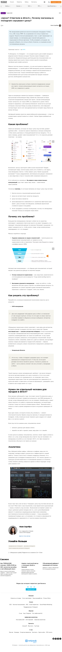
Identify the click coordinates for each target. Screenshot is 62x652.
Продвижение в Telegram (31, 607)
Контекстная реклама (19, 604)
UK (60, 13)
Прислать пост (31, 589)
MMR (23, 49)
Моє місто (30, 626)
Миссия (11, 632)
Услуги (12, 2)
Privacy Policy (47, 598)
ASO (27, 604)
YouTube (36, 626)
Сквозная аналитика (39, 619)
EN (31, 587)
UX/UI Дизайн (29, 619)
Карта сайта (41, 632)
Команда (16, 632)
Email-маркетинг (34, 604)
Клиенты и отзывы (16, 598)
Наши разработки (37, 598)
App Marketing (51, 6)
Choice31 (24, 626)
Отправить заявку (56, 2)
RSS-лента (49, 632)
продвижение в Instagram (16, 546)
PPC (39, 6)
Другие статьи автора (24, 536)
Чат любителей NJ (37, 613)
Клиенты (19, 2)
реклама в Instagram (29, 546)
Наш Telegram (27, 613)
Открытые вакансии (25, 632)
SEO (29, 6)
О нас (20, 613)
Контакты (34, 2)
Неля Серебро (25, 527)
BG (28, 587)
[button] (44, 2)
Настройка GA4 (20, 619)
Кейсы (26, 2)
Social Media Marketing (46, 604)
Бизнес (18, 6)
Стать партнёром (26, 598)
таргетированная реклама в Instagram (19, 548)
